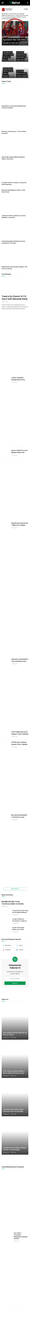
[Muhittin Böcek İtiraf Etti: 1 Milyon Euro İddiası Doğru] (6, 525)
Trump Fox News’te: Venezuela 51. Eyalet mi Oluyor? (19, 920)
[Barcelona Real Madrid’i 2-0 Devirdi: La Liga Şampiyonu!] (6, 817)
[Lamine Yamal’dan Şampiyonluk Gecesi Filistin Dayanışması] (6, 380)
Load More (14, 888)
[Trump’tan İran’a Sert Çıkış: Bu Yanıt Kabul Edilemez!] (6, 912)
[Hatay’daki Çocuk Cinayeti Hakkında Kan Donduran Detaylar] (15, 95)
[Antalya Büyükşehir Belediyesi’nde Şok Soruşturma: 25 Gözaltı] (15, 230)
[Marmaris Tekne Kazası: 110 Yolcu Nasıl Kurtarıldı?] (15, 120)
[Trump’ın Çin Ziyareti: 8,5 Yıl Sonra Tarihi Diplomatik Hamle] (15, 286)
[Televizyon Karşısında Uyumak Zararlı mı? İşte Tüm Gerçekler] (15, 1098)
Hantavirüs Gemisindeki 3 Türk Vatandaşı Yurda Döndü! (19, 661)
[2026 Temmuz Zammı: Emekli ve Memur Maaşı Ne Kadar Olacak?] (15, 1060)
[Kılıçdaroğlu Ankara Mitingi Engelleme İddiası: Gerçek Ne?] (15, 146)
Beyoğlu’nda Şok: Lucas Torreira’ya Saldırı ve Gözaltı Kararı (12, 904)
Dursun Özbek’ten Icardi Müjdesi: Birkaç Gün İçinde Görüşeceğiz (19, 452)
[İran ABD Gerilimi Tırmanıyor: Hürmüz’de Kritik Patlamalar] (15, 171)
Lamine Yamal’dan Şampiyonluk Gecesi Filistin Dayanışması (18, 380)
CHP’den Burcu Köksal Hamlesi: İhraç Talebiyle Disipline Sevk (19, 744)
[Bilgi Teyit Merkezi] (15, 3)
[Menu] (3, 3)
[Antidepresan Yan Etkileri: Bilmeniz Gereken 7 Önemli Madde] (15, 1136)
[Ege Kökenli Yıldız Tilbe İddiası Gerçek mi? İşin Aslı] (15, 26)
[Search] (27, 3)
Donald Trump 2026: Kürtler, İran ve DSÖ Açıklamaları (18, 929)
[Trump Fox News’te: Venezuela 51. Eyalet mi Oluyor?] (6, 921)
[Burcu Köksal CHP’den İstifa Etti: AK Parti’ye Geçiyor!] (15, 1021)
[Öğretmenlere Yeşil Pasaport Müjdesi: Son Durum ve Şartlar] (15, 256)
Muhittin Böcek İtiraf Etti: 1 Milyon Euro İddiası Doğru (19, 525)
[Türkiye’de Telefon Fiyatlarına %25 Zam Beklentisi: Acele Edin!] (15, 204)
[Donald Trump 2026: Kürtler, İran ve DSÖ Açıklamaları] (6, 930)
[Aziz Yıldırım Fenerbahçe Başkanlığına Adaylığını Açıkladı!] (7, 1237)
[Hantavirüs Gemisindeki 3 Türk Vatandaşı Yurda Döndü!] (6, 661)
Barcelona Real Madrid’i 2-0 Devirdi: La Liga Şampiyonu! (19, 817)
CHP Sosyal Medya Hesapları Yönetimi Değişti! (22, 73)
